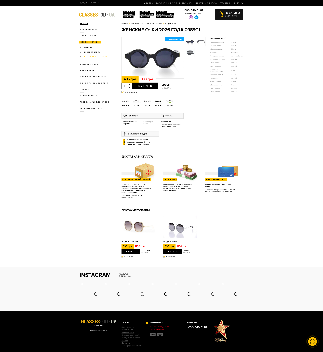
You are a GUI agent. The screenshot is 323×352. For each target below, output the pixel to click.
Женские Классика (96, 57)
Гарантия (225, 3)
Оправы (128, 17)
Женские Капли (92, 52)
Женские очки (89, 42)
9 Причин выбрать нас (180, 3)
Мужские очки (89, 64)
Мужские (129, 14)
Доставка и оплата (206, 3)
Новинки (129, 12)
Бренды (88, 48)
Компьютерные (165, 14)
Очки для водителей (93, 77)
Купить (145, 86)
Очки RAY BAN (88, 36)
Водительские (164, 17)
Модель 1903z (170, 242)
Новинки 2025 (88, 29)
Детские (145, 17)
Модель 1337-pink (130, 242)
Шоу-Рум (148, 3)
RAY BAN (145, 12)
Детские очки (89, 96)
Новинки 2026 (128, 327)
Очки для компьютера (94, 83)
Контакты (238, 3)
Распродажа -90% (91, 108)
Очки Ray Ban (127, 330)
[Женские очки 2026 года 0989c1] (153, 58)
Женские (161, 12)
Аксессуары (147, 14)
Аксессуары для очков (94, 102)
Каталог (160, 3)
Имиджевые (87, 70)
